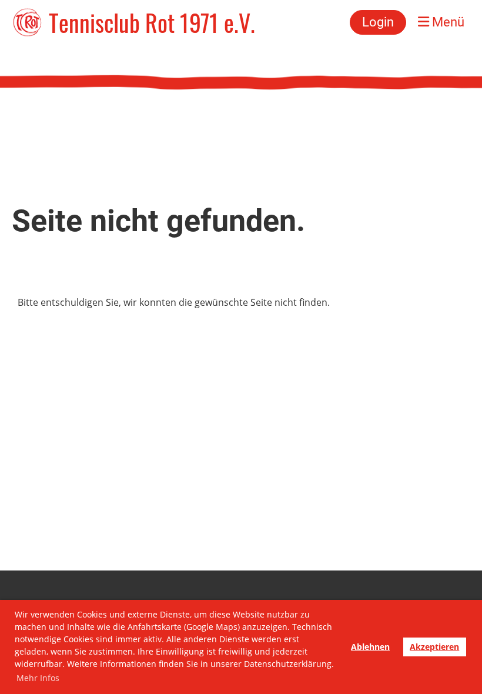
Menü (446, 22)
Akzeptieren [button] (434, 646)
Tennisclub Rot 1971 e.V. (152, 22)
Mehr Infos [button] (37, 677)
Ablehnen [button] (370, 646)
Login (378, 22)
